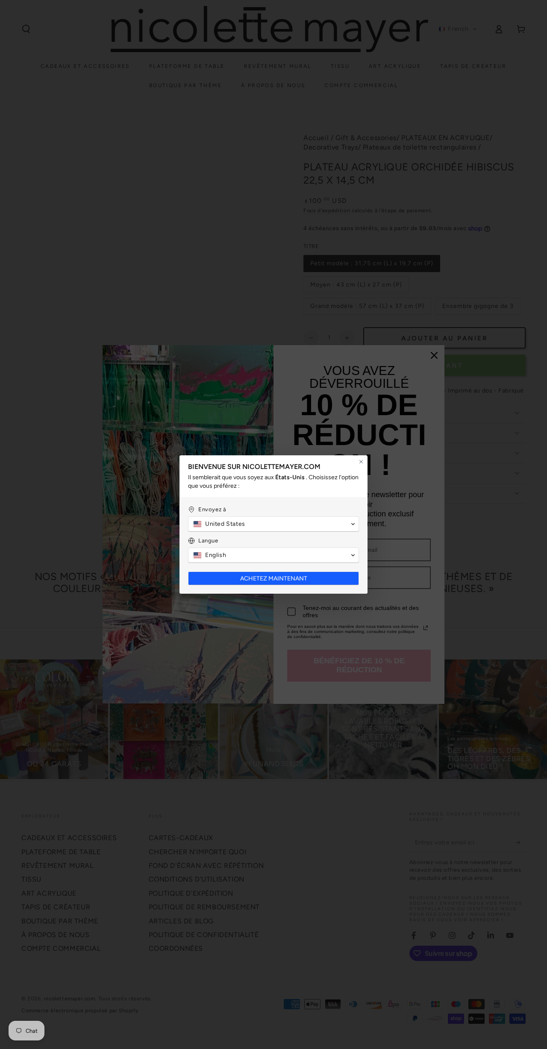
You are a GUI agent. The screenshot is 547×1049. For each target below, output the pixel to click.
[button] (273, 524)
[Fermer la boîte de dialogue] (361, 461)
